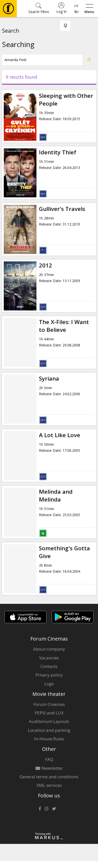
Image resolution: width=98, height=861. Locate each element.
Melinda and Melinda (56, 495)
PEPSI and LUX (49, 713)
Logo (49, 684)
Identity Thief (57, 152)
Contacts (49, 666)
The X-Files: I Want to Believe (64, 326)
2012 (45, 265)
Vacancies (49, 658)
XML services (49, 785)
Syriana (49, 378)
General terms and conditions (49, 777)
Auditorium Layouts (49, 721)
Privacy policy (49, 675)
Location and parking (49, 730)
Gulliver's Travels (62, 209)
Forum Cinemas (49, 704)
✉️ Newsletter (49, 768)
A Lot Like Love (59, 435)
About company (49, 649)
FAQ (49, 759)
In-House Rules (49, 739)
